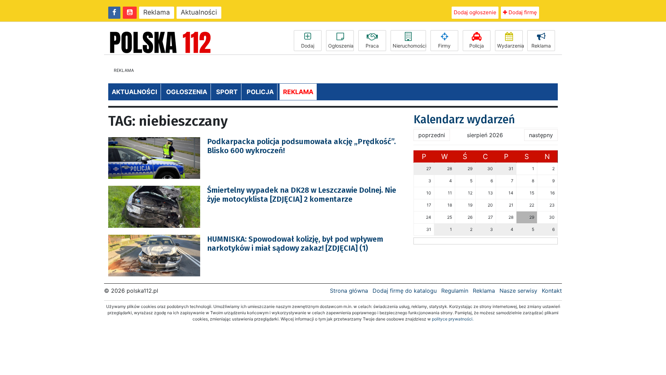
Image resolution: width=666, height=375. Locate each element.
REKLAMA (298, 91)
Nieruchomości (409, 46)
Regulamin (454, 290)
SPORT (227, 91)
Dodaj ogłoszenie (475, 12)
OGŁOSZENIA (186, 91)
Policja (476, 46)
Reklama (156, 12)
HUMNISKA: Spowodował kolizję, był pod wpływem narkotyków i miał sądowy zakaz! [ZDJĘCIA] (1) (295, 243)
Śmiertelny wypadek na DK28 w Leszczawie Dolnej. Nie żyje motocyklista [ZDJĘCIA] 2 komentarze (301, 194)
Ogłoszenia (340, 46)
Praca (372, 46)
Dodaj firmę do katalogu (405, 290)
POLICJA (260, 91)
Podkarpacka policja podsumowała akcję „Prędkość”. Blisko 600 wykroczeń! (301, 146)
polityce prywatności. (452, 319)
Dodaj (307, 46)
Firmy (444, 46)
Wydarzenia (510, 46)
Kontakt (552, 290)
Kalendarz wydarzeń (464, 119)
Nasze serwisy (518, 290)
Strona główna (349, 290)
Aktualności (199, 12)
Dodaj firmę (522, 12)
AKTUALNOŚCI (134, 91)
